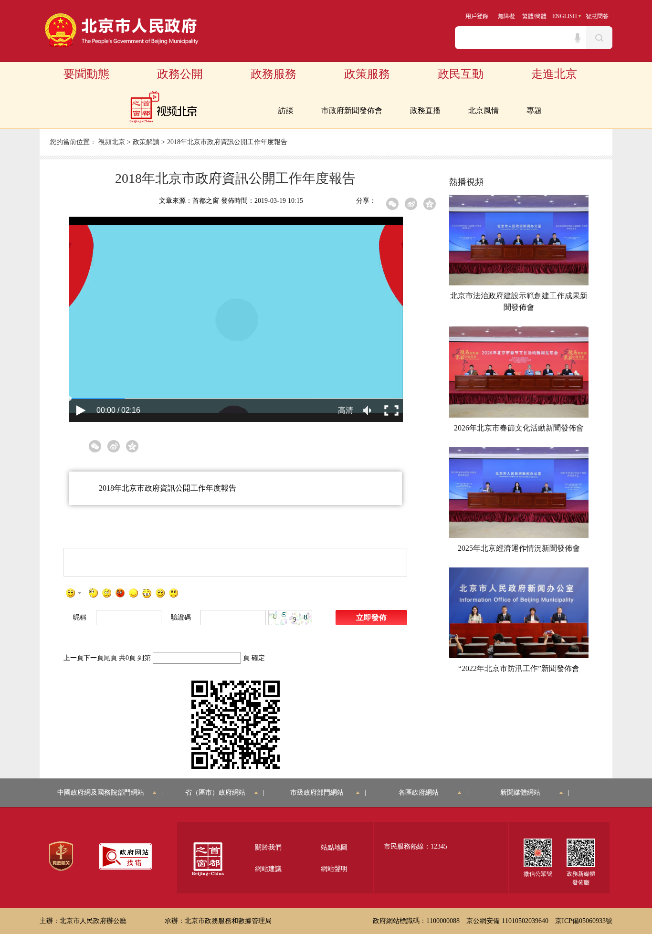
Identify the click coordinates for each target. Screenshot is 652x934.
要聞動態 (86, 74)
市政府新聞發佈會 (351, 110)
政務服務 (273, 74)
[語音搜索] (577, 37)
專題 (534, 110)
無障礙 (506, 16)
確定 (258, 657)
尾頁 (110, 657)
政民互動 (461, 74)
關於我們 (268, 847)
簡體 (541, 16)
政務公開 (180, 74)
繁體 (528, 16)
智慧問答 (597, 16)
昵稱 (79, 617)
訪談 (286, 110)
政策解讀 (146, 142)
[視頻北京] (163, 107)
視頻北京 (111, 142)
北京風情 (483, 110)
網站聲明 (334, 868)
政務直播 (425, 110)
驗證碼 (181, 617)
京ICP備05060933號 (583, 920)
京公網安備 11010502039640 (507, 920)
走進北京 (554, 74)
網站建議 (268, 868)
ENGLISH (564, 16)
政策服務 (367, 74)
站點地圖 (334, 847)
